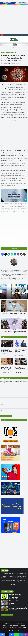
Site (1, 410)
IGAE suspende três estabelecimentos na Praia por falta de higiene (18, 602)
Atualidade (4, 52)
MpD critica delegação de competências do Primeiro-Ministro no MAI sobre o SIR (17, 596)
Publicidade (22, 625)
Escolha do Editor (11, 52)
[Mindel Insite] (14, 39)
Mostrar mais (14, 248)
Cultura (20, 289)
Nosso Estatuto (16, 625)
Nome (1, 399)
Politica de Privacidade (21, 627)
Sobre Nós (5, 625)
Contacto (10, 625)
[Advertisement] (14, 19)
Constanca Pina (6, 63)
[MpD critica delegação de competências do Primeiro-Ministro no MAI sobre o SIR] (4, 596)
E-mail (1, 404)
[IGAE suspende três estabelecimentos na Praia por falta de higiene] (4, 602)
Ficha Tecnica (4, 627)
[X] (13, 584)
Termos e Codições (12, 627)
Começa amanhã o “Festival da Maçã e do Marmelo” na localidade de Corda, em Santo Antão (18, 608)
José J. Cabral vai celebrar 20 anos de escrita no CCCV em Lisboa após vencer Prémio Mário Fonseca (7, 369)
